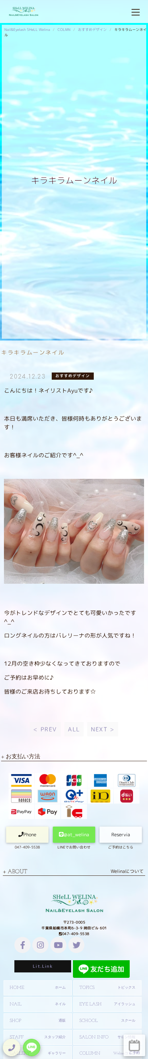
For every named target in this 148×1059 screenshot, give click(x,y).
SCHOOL (107, 1020)
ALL (74, 729)
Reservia (120, 834)
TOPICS (107, 987)
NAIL (38, 1004)
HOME (38, 987)
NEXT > (103, 729)
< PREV (45, 729)
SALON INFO (107, 1037)
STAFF (38, 1037)
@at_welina (76, 834)
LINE (31, 1047)
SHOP (38, 1020)
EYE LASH (107, 1004)
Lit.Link (43, 966)
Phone (29, 834)
